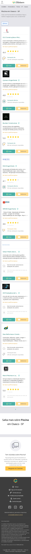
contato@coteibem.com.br (15, 515)
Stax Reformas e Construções (12, 334)
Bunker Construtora (10, 123)
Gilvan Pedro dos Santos (10, 252)
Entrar (17, 487)
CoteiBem (3, 6)
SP (22, 6)
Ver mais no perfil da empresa (10, 46)
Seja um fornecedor (16, 490)
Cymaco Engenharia (10, 80)
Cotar (10, 65)
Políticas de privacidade (16, 495)
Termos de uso (16, 493)
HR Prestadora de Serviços (10, 293)
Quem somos (16, 498)
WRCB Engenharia (9, 209)
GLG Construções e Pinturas (12, 37)
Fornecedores (11, 6)
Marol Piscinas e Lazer (10, 375)
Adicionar (23, 65)
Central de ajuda (16, 501)
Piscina (18, 6)
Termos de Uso (19, 544)
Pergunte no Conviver (15, 468)
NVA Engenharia (8, 166)
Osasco (26, 6)
